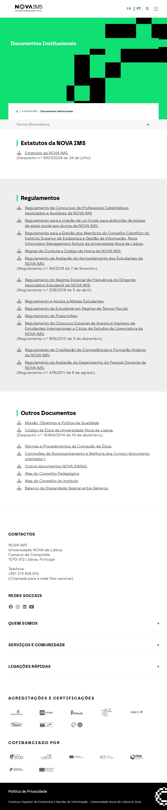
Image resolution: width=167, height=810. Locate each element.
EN (129, 8)
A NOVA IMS (29, 111)
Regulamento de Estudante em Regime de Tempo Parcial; (77, 308)
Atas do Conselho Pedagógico (52, 473)
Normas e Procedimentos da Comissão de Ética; (68, 446)
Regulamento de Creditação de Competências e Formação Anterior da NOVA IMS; (85, 352)
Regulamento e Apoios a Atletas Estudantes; (64, 301)
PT (139, 8)
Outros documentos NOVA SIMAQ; (56, 466)
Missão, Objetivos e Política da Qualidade (62, 423)
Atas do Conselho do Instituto (51, 481)
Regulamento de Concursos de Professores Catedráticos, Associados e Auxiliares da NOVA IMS (77, 210)
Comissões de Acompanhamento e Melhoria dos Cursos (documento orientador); (87, 456)
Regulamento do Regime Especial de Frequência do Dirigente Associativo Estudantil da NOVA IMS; (80, 282)
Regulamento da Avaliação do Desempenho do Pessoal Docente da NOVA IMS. (85, 365)
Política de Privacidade (27, 791)
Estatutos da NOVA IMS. (46, 153)
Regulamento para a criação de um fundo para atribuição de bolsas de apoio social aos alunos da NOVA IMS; (85, 223)
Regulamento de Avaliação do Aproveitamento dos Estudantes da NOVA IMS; (84, 261)
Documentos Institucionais (57, 111)
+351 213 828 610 (23, 573)
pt (17, 111)
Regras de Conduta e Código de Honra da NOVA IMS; (73, 251)
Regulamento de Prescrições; (51, 316)
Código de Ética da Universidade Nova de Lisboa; (69, 430)
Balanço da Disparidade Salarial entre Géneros (66, 488)
